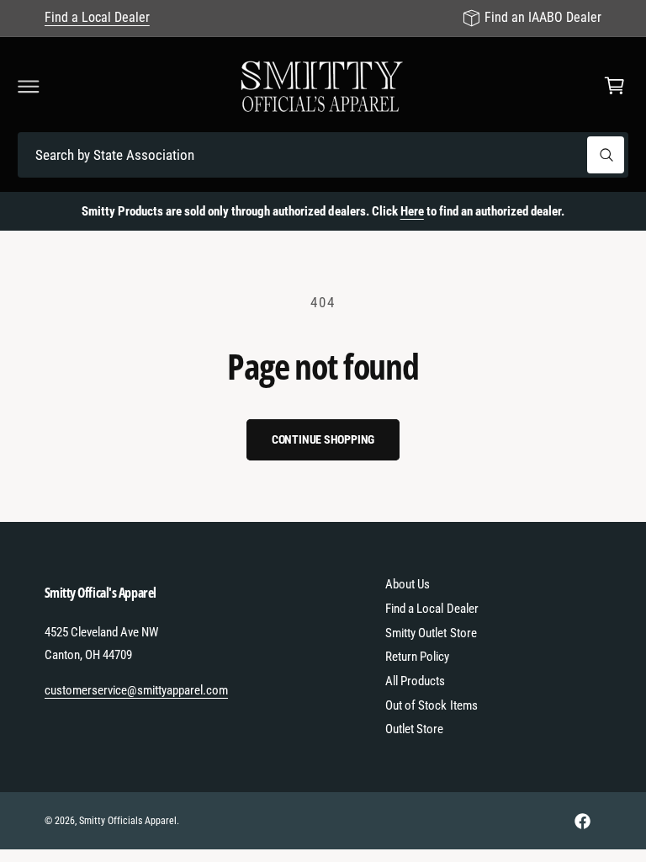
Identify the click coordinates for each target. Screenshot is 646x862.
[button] (28, 86)
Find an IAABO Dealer (542, 17)
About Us (407, 584)
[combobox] (323, 155)
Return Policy (417, 656)
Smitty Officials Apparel (128, 821)
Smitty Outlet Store (430, 633)
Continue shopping (323, 439)
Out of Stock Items (431, 705)
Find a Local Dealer (97, 17)
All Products (415, 681)
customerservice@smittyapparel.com (137, 690)
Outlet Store (414, 729)
